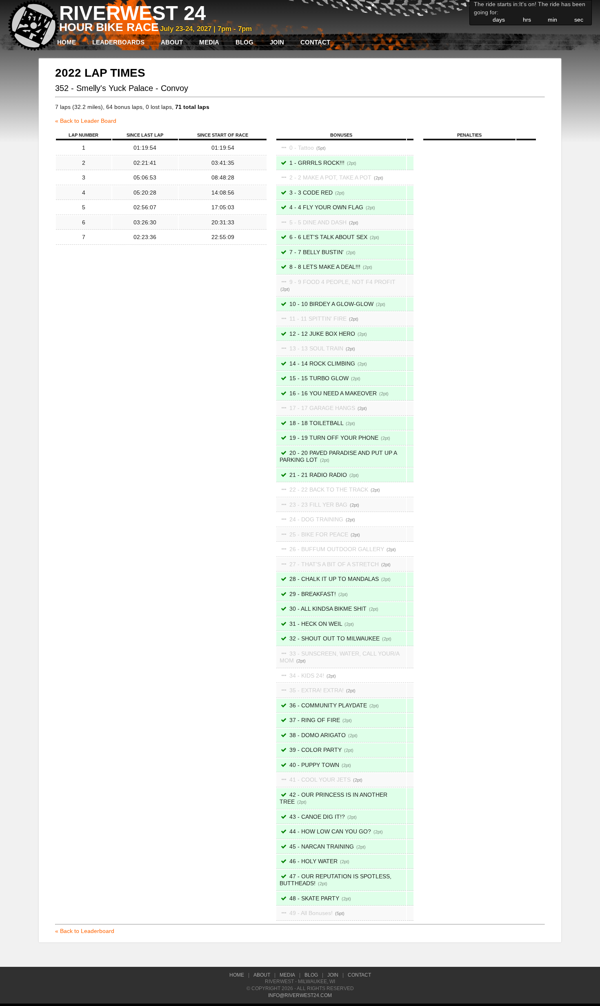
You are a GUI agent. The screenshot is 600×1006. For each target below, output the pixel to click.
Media (209, 42)
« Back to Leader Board (85, 120)
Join (277, 42)
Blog (244, 42)
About (172, 42)
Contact (315, 42)
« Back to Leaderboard (84, 931)
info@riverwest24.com (300, 995)
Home (66, 42)
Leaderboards (118, 42)
